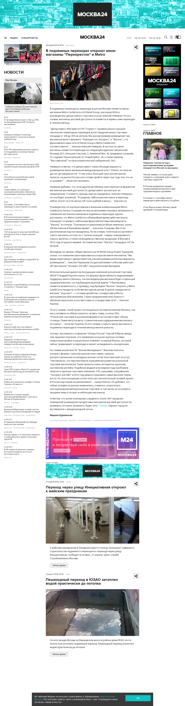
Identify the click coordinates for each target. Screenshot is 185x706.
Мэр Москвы (11, 80)
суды (6, 305)
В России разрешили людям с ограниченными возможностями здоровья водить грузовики (18, 219)
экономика (15, 403)
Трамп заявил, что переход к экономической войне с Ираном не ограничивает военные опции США (20, 192)
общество (20, 143)
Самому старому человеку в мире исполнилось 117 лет (18, 273)
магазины (72, 420)
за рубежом (17, 198)
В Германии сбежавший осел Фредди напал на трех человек (20, 423)
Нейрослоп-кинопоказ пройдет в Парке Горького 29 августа (22, 383)
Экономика (70, 45)
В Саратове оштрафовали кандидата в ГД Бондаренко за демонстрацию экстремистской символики (21, 299)
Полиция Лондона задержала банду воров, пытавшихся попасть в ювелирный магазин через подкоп (20, 356)
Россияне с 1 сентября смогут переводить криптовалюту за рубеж (20, 205)
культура (7, 388)
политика (7, 128)
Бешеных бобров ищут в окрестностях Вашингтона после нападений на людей (22, 410)
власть (6, 443)
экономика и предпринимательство (107, 420)
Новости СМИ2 (52, 463)
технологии (8, 210)
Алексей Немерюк (85, 420)
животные (8, 415)
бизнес (7, 403)
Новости (14, 72)
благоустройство (23, 333)
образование (9, 143)
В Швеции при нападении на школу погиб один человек (20, 248)
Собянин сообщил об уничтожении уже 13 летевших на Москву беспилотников (21, 109)
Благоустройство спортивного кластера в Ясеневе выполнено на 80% (21, 328)
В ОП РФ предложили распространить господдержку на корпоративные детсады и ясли (21, 152)
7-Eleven (102, 405)
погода (16, 348)
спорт (6, 290)
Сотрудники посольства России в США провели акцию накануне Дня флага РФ (21, 165)
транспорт (8, 225)
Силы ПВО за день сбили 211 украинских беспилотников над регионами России (22, 370)
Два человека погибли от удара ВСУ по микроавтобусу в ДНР (21, 260)
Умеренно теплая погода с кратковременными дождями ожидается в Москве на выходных (19, 342)
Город (68, 482)
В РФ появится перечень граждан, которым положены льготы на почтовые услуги (19, 451)
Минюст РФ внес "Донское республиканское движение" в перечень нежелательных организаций (22, 314)
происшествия (9, 253)
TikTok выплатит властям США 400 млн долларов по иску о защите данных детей (21, 234)
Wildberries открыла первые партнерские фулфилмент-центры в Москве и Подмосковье (20, 397)
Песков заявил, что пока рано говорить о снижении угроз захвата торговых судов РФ (22, 437)
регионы (20, 265)
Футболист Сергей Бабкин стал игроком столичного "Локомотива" (22, 285)
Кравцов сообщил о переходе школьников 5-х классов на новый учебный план (19, 137)
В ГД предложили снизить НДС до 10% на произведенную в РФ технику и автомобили (21, 122)
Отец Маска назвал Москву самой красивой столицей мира (19, 178)
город (6, 333)
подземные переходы (58, 420)
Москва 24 (92, 37)
